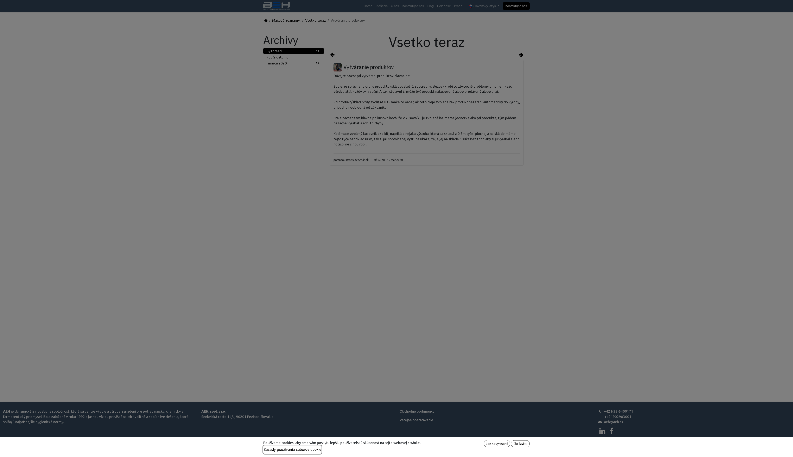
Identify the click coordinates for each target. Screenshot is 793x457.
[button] (497, 443)
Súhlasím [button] (520, 443)
